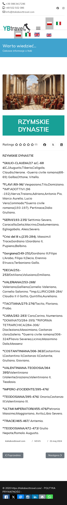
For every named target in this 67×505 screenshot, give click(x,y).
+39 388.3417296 (15, 3)
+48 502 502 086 (14, 7)
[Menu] (38, 28)
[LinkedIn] (61, 144)
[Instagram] (63, 8)
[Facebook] (58, 8)
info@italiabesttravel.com (20, 11)
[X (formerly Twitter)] (53, 144)
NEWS (37, 441)
